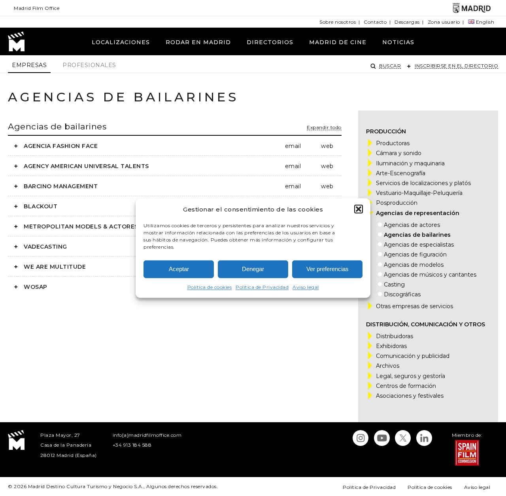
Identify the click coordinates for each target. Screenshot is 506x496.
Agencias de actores (412, 224)
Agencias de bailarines (57, 126)
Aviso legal (306, 287)
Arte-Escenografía (400, 173)
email (293, 146)
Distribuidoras (394, 336)
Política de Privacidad (262, 287)
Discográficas (402, 294)
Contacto (375, 22)
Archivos (387, 365)
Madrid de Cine (337, 42)
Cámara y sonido (398, 153)
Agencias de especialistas (419, 244)
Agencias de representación (417, 213)
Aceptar (179, 269)
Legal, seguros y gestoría (410, 376)
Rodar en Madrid (198, 42)
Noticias (398, 42)
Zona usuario (444, 22)
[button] (359, 209)
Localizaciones (121, 42)
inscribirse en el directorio (456, 66)
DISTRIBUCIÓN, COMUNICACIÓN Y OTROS (425, 324)
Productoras (393, 143)
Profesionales (89, 65)
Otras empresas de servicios (414, 306)
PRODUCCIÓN (386, 131)
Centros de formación (406, 385)
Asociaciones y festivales (410, 395)
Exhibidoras (391, 346)
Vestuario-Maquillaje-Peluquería (419, 193)
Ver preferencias (327, 269)
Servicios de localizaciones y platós (423, 183)
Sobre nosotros (337, 22)
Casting (394, 284)
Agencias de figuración (415, 254)
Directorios (270, 42)
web (327, 146)
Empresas (29, 65)
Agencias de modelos (414, 264)
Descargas (407, 22)
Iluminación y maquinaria (410, 163)
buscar (390, 66)
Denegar (253, 269)
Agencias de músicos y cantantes (430, 274)
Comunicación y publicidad (412, 355)
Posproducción (396, 202)
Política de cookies (209, 287)
